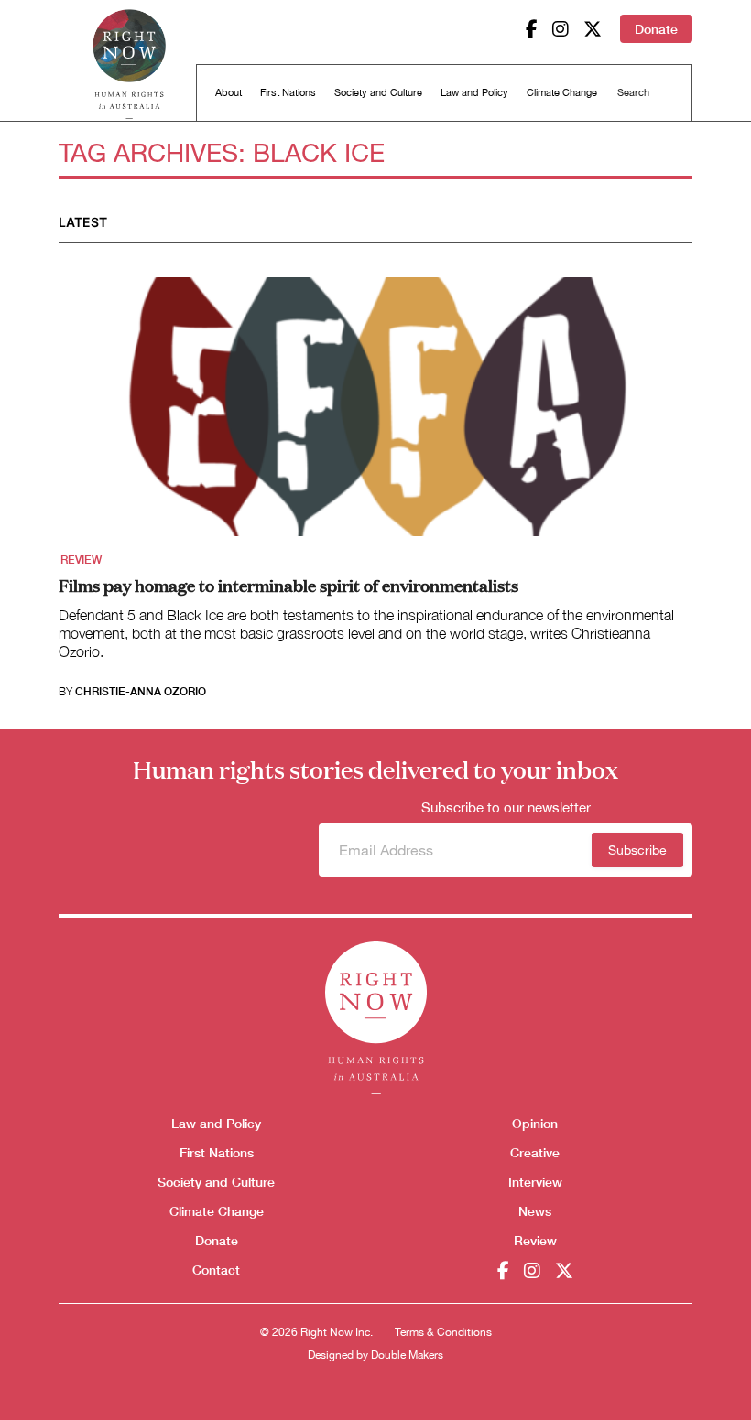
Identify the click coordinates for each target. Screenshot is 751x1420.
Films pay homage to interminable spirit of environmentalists (288, 585)
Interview (535, 1181)
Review (81, 560)
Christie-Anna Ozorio (140, 691)
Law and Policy (474, 92)
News (534, 1211)
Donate (656, 29)
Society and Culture (378, 92)
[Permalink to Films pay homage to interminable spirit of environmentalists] (375, 412)
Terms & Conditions (443, 1332)
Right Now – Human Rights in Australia (129, 64)
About (228, 92)
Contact (216, 1269)
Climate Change (562, 92)
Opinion (535, 1123)
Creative (535, 1152)
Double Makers (407, 1355)
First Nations (288, 92)
